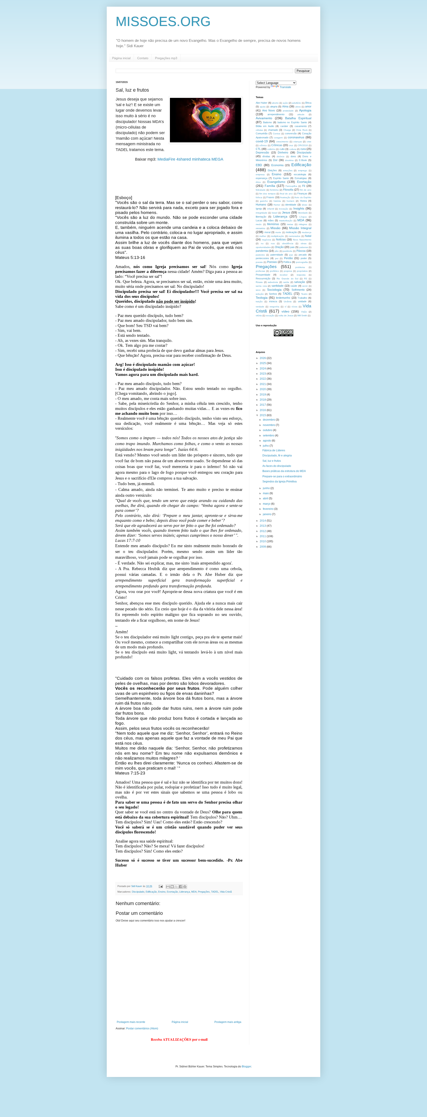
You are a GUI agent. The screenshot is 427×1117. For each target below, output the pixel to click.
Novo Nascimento (302, 239)
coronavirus (296, 137)
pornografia (302, 262)
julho (266, 445)
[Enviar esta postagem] (160, 886)
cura (303, 149)
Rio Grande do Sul (287, 278)
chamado (273, 130)
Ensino (161, 891)
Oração (279, 247)
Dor (275, 160)
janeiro (267, 514)
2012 (263, 531)
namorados (294, 236)
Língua (303, 217)
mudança (306, 232)
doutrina (289, 160)
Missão (275, 228)
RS (305, 278)
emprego (302, 170)
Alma (285, 106)
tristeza (273, 301)
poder (304, 258)
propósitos (302, 271)
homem (290, 201)
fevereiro (268, 508)
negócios (266, 239)
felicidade (261, 190)
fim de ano (305, 190)
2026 (263, 358)
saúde (293, 285)
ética (258, 182)
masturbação (285, 220)
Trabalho (302, 297)
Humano (261, 204)
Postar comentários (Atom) (142, 1028)
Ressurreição (263, 278)
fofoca (259, 197)
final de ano (286, 193)
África (308, 102)
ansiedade (288, 110)
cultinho (271, 149)
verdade (260, 306)
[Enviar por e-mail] (168, 886)
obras (303, 243)
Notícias (281, 239)
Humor (277, 205)
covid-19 (262, 141)
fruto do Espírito (303, 197)
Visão (304, 312)
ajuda (263, 106)
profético (274, 271)
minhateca (201, 159)
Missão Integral (300, 228)
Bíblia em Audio (265, 126)
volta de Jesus (285, 315)
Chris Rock (301, 130)
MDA (194, 891)
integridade (261, 213)
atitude (300, 114)
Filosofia (288, 189)
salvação (299, 282)
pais (292, 247)
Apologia (305, 110)
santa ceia (261, 286)
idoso (304, 205)
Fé (303, 186)
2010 (263, 541)
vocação (270, 315)
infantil (270, 209)
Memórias (273, 224)
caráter (284, 126)
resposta (301, 275)
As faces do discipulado (276, 466)
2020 (263, 389)
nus (273, 243)
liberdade (303, 213)
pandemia (262, 250)
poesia (259, 262)
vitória (259, 315)
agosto (267, 440)
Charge (287, 130)
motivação (291, 232)
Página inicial (121, 58)
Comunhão (262, 133)
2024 (263, 368)
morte (278, 232)
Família (270, 186)
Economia (277, 165)
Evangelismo (276, 181)
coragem (278, 137)
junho (266, 488)
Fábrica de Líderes (273, 450)
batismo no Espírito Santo (292, 122)
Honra (303, 201)
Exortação (172, 891)
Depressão (262, 152)
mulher (262, 236)
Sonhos (273, 293)
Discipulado (138, 891)
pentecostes (262, 258)
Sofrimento (298, 289)
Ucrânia (288, 301)
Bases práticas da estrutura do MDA (284, 471)
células (259, 130)
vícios (294, 306)
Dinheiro (283, 152)
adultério (296, 103)
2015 (263, 415)
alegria (273, 106)
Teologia (262, 297)
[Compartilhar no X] (176, 886)
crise (309, 141)
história (277, 201)
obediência (287, 243)
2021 (263, 384)
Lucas (259, 220)
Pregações (204, 891)
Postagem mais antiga (227, 1022)
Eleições (272, 170)
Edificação (151, 891)
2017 (263, 404)
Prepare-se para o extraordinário (282, 476)
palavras (303, 247)
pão (277, 251)
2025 (263, 363)
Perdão (288, 258)
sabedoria (273, 282)
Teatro (304, 294)
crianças (297, 141)
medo (259, 224)
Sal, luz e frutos (271, 460)
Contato (142, 58)
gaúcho (264, 201)
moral (267, 232)
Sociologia (274, 289)
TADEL (215, 891)
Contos (276, 133)
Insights (298, 208)
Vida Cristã (226, 891)
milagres (303, 224)
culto (282, 149)
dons (293, 156)
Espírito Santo (281, 178)
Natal (308, 236)
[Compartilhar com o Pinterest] (185, 886)
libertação (261, 216)
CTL (258, 149)
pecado (303, 254)
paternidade (276, 254)
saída (286, 282)
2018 (263, 399)
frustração (285, 197)
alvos (298, 106)
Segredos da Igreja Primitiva (279, 481)
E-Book (303, 160)
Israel (274, 213)
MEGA (217, 159)
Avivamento (264, 118)
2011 (263, 536)
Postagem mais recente (131, 1022)
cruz (291, 145)
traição (259, 301)
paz (291, 255)
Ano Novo (268, 110)
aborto (275, 103)
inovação (283, 209)
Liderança (184, 891)
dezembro (269, 419)
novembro (269, 425)
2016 (263, 410)
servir (305, 286)
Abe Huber (261, 102)
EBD (259, 165)
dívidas (266, 156)
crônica (263, 145)
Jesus (286, 212)
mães (271, 220)
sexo (258, 290)
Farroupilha (291, 186)
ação (285, 103)
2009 (263, 546)
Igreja (259, 208)
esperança (261, 178)
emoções (287, 170)
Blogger (246, 1066)
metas (290, 224)
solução (260, 294)
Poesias (272, 262)
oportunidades (263, 247)
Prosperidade (263, 274)
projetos (288, 271)
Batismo (267, 122)
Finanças (302, 193)
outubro (268, 430)
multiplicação (277, 236)
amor (308, 106)
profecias (260, 271)
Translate (285, 87)
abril (266, 498)
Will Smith (302, 315)
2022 (263, 378)
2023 (263, 373)
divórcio (280, 156)
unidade (302, 301)
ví (285, 306)
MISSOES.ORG (163, 21)
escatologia (300, 174)
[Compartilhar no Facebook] (180, 886)
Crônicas (276, 145)
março (267, 503)
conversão (291, 133)
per (276, 258)
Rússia (259, 282)
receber (284, 275)
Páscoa (301, 250)
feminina (274, 190)
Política (287, 262)
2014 (263, 520)
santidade (278, 285)
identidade (290, 204)
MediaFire (166, 159)
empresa (260, 174)
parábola (287, 251)
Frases (270, 197)
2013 (263, 525)
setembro (269, 435)
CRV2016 (303, 145)
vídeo (285, 311)
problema (300, 267)
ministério (260, 228)
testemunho (283, 297)
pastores (260, 255)
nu (262, 243)
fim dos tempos (267, 193)
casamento (301, 126)
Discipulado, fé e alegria (277, 455)
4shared (183, 159)
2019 (263, 394)
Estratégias (301, 178)
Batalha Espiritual (298, 118)
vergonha (274, 306)
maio (266, 493)
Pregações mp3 (166, 58)
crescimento (282, 141)
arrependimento (276, 114)
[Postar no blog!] (172, 886)
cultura (292, 149)
